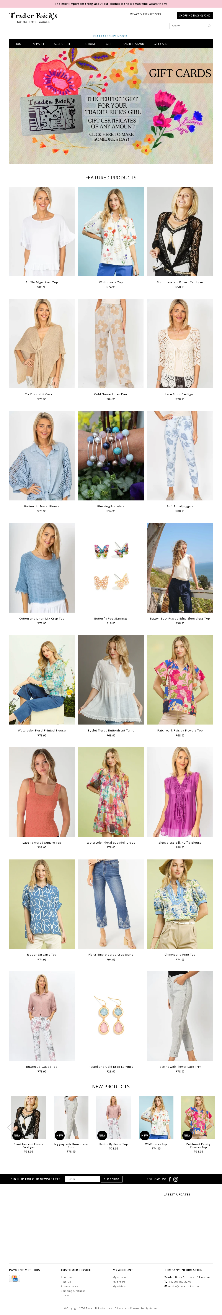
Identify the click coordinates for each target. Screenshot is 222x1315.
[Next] (207, 107)
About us (66, 1277)
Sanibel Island (133, 44)
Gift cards (161, 44)
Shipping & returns (73, 1290)
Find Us (66, 1281)
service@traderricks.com (183, 1286)
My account (120, 1277)
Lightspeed (151, 1308)
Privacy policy (69, 1286)
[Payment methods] (14, 1278)
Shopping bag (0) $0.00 (194, 15)
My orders (119, 1281)
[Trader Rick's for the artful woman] (33, 17)
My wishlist (120, 1286)
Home (19, 44)
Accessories (63, 44)
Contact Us (68, 1295)
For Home (89, 44)
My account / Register (145, 14)
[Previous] (15, 107)
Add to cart (42, 273)
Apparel (38, 44)
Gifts (109, 44)
